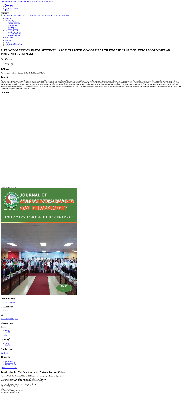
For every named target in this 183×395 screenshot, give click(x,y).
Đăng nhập (8, 330)
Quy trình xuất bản (14, 35)
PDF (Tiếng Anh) (10, 302)
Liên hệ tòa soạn (13, 29)
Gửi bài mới (4, 353)
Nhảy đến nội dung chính (8, 1)
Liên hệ (8, 10)
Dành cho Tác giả (10, 363)
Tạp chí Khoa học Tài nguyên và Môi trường (55, 15)
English (7, 343)
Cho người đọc (9, 361)
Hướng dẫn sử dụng (12, 8)
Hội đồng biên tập (13, 25)
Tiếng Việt (8, 345)
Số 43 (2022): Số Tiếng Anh (13, 44)
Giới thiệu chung (13, 22)
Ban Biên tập (12, 27)
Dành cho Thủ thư (10, 364)
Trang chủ (9, 5)
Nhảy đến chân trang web (45, 1)
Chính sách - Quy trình (11, 30)
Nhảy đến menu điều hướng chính (26, 1)
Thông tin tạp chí (10, 20)
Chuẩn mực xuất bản (14, 32)
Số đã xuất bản (9, 37)
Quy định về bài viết (14, 34)
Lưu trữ (7, 42)
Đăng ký (7, 332)
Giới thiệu (9, 6)
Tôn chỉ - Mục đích (14, 23)
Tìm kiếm (4, 335)
